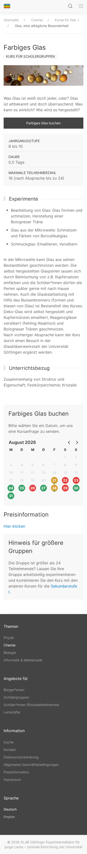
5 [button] (33, 465)
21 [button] (54, 480)
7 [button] (54, 465)
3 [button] (11, 465)
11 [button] (21, 472)
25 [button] (22, 488)
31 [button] (11, 496)
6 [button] (43, 465)
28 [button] (54, 488)
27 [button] (43, 488)
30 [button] (76, 488)
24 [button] (11, 488)
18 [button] (22, 480)
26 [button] (32, 488)
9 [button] (76, 465)
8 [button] (65, 465)
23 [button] (76, 480)
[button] (69, 442)
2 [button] (76, 457)
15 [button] (65, 472)
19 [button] (33, 480)
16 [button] (76, 472)
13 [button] (43, 472)
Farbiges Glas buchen (43, 123)
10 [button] (11, 472)
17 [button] (11, 480)
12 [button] (33, 472)
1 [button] (65, 457)
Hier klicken (14, 526)
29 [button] (65, 488)
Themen (11, 626)
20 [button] (43, 480)
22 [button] (65, 480)
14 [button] (54, 472)
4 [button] (22, 465)
